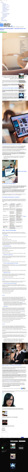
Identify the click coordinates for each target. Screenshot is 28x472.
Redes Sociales (22, 50)
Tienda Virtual (21, 55)
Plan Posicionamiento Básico (6, 13)
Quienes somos (3, 17)
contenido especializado (22, 301)
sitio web (19, 281)
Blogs (21, 41)
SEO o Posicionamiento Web (3, 32)
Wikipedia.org (21, 341)
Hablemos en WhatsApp (4, 20)
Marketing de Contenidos (6, 7)
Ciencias (21, 43)
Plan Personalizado (5, 15)
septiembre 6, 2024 (13, 459)
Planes (2, 12)
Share (3, 392)
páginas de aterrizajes (17, 264)
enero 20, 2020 (2, 31)
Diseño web (4, 3)
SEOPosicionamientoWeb (11, 391)
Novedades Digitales (22, 49)
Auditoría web (4, 5)
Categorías (11, 440)
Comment (22, 437)
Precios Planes (4, 16)
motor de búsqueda (14, 194)
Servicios (2, 2)
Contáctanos (2, 18)
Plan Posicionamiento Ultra (6, 14)
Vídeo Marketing (5, 8)
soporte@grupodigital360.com (7, 443)
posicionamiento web (22, 310)
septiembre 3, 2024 (21, 98)
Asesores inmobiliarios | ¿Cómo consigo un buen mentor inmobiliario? (22, 91)
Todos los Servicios (5, 11)
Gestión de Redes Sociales (6, 9)
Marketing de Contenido (23, 47)
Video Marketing (22, 56)
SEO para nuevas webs (5, 4)
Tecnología (21, 54)
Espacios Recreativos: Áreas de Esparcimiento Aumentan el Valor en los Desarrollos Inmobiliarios (22, 81)
